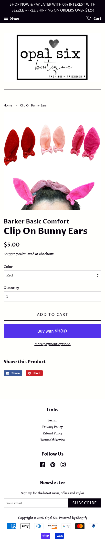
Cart (97, 18)
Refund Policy (53, 433)
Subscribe (84, 503)
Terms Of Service (52, 440)
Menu (14, 18)
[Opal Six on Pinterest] (52, 466)
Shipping (11, 254)
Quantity (11, 287)
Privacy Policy (52, 427)
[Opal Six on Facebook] (42, 466)
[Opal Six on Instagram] (63, 466)
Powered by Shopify (73, 518)
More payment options (52, 344)
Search (52, 420)
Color (8, 266)
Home (8, 106)
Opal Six (51, 518)
